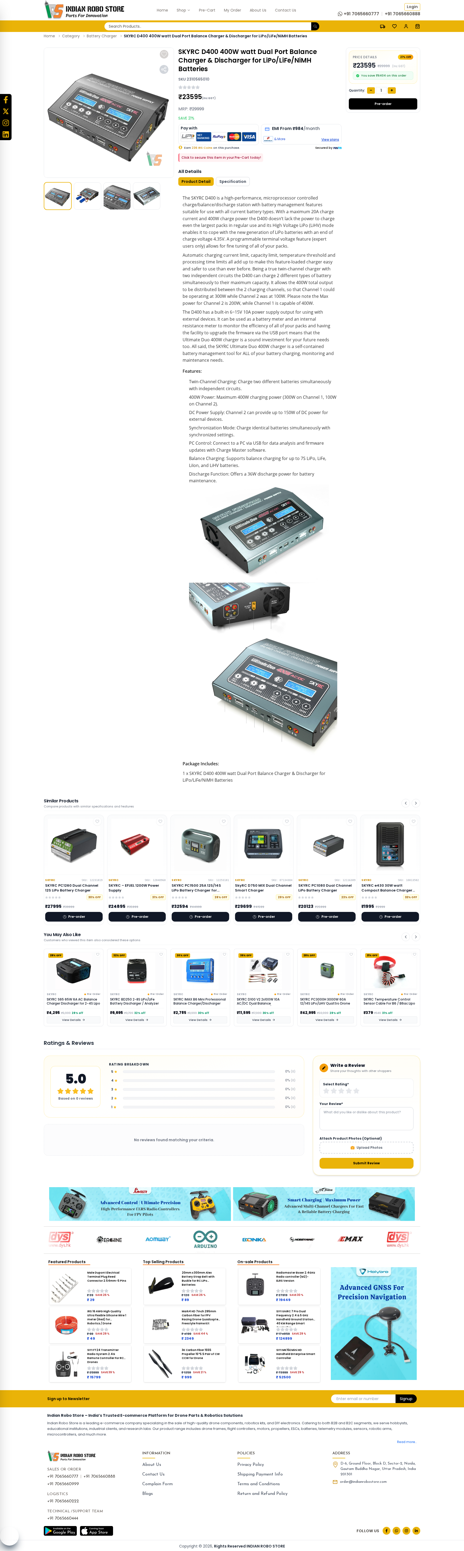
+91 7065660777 (62, 1476)
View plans (330, 139)
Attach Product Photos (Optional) (351, 1138)
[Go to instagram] (406, 1531)
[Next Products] (416, 803)
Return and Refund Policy (262, 1494)
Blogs (147, 1494)
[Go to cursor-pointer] (417, 26)
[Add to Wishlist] (98, 954)
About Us (151, 1465)
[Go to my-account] (406, 26)
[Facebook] (6, 100)
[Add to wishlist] (164, 54)
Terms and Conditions (258, 1484)
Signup (406, 1398)
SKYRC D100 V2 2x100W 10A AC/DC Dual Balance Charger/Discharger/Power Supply (195, 1001)
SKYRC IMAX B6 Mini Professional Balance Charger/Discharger (136, 1001)
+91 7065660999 (63, 1484)
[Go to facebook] (386, 1531)
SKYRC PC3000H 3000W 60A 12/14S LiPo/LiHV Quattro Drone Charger (262, 1001)
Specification (232, 181)
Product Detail (196, 181)
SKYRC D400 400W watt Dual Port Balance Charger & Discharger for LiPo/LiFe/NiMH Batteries (215, 36)
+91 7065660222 (63, 1501)
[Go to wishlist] (394, 26)
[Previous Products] (405, 803)
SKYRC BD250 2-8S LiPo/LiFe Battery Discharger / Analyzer (71, 1001)
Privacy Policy (250, 1465)
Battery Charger (102, 36)
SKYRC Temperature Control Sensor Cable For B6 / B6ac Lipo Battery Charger (326, 1001)
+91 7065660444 (62, 1518)
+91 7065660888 (99, 1476)
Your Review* (331, 1104)
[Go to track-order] (382, 26)
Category (71, 36)
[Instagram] (6, 123)
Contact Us (153, 1474)
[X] (6, 111)
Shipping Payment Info (260, 1474)
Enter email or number (357, 1398)
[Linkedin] (6, 134)
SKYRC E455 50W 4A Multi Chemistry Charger (384, 1001)
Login (412, 6)
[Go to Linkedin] (416, 1531)
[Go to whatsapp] (396, 1531)
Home (49, 36)
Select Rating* (336, 1084)
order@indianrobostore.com (363, 1482)
